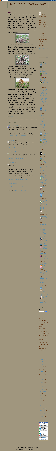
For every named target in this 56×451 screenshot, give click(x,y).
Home (22, 187)
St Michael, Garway (45, 67)
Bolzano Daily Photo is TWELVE (43, 248)
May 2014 (40, 427)
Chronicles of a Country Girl (44, 295)
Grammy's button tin (45, 211)
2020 (42, 362)
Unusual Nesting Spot (16, 12)
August (42, 396)
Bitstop (41, 152)
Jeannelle (12, 140)
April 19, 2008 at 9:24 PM (18, 147)
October (42, 389)
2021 (42, 359)
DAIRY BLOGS (43, 302)
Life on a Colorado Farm (44, 89)
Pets (16, 116)
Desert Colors (43, 287)
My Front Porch (42, 193)
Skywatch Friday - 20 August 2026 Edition (43, 119)
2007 (42, 416)
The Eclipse (44, 153)
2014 (42, 367)
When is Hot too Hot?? (45, 110)
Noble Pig (42, 125)
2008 (42, 382)
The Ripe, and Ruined (43, 274)
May (41, 403)
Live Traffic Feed (43, 422)
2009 (42, 380)
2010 (42, 377)
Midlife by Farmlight (28, 4)
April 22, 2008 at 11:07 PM (18, 179)
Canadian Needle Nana (43, 139)
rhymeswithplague (43, 166)
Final (41, 226)
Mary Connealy (13, 125)
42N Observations (43, 278)
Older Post (34, 187)
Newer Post (11, 187)
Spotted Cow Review (43, 237)
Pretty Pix (42, 187)
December (43, 384)
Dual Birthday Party (45, 232)
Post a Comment (12, 184)
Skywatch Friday (42, 115)
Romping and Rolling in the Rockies (43, 176)
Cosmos (45, 73)
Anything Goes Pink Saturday (45, 266)
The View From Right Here (44, 272)
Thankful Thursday (45, 239)
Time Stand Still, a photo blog (43, 208)
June (41, 401)
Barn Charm (42, 439)
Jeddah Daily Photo (43, 254)
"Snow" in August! (45, 134)
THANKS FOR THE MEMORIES (44, 257)
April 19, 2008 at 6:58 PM (18, 136)
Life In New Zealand (43, 216)
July (41, 398)
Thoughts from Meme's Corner (43, 263)
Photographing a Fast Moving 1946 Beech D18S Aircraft (43, 282)
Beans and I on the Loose (44, 229)
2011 (42, 375)
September (43, 392)
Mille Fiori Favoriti (42, 132)
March (42, 408)
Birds (12, 116)
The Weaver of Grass (44, 224)
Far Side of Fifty (42, 72)
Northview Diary (42, 158)
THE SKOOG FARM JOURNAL (43, 79)
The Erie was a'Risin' (45, 161)
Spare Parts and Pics (43, 107)
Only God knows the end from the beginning (43, 170)
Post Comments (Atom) (21, 191)
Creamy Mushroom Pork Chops (44, 127)
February (45, 195)
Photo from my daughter (45, 203)
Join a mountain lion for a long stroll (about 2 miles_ (44, 181)
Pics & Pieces (43, 200)
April (41, 406)
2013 (42, 369)
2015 (42, 364)
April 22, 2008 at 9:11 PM (18, 158)
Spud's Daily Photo (43, 64)
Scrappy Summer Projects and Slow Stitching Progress (43, 144)
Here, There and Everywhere (44, 83)
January (42, 413)
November (43, 387)
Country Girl (12, 152)
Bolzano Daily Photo (43, 244)
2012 (42, 372)
